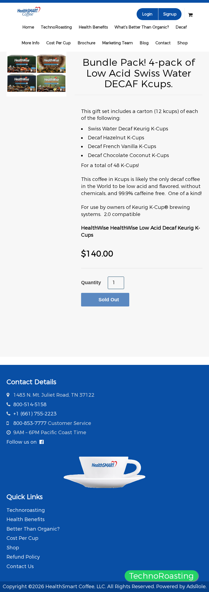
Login (147, 14)
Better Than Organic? (33, 529)
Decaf (181, 27)
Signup (170, 14)
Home (28, 27)
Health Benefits (93, 27)
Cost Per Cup (58, 42)
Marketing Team (117, 42)
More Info (30, 42)
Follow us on (23, 442)
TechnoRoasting (56, 27)
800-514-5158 (30, 405)
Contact (163, 42)
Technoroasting (26, 510)
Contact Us (20, 566)
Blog (144, 42)
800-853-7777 (30, 423)
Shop (182, 42)
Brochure (86, 42)
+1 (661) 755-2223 (35, 414)
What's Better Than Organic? (142, 27)
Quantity (91, 282)
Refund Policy (23, 557)
